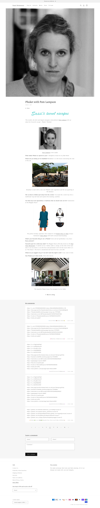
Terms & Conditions (17, 477)
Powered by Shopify (83, 504)
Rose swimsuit (29, 240)
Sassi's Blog (15, 482)
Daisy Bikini (43, 235)
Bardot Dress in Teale (62, 233)
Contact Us (15, 468)
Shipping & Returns (17, 473)
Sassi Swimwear (77, 504)
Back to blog (51, 294)
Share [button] (28, 108)
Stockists (15, 475)
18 (64, 427)
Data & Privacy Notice (18, 480)
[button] (80, 5)
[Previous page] (31, 427)
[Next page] (68, 427)
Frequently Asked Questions (20, 470)
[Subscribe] (35, 490)
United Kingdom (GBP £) (19, 502)
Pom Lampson (63, 120)
